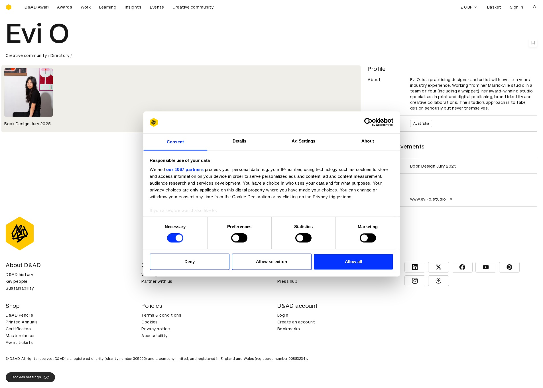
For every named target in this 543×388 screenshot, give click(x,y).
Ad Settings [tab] (303, 141)
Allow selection (271, 261)
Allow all (353, 261)
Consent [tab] (175, 141)
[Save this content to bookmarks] (533, 42)
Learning (107, 7)
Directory (60, 55)
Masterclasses (21, 335)
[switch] (239, 238)
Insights (133, 7)
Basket (494, 7)
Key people (16, 281)
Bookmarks (288, 329)
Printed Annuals (22, 322)
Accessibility (154, 335)
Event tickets (19, 342)
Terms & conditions (161, 315)
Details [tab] (240, 141)
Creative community (192, 7)
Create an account (296, 322)
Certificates (18, 329)
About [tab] (367, 141)
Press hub (287, 281)
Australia (421, 123)
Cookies (149, 322)
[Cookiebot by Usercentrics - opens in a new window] (368, 122)
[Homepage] (8, 7)
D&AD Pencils (19, 315)
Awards (64, 7)
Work (86, 7)
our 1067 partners (185, 169)
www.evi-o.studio (428, 199)
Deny (189, 261)
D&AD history (19, 274)
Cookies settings (26, 377)
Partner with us (156, 281)
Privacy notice (155, 329)
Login (282, 315)
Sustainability (20, 288)
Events (157, 7)
